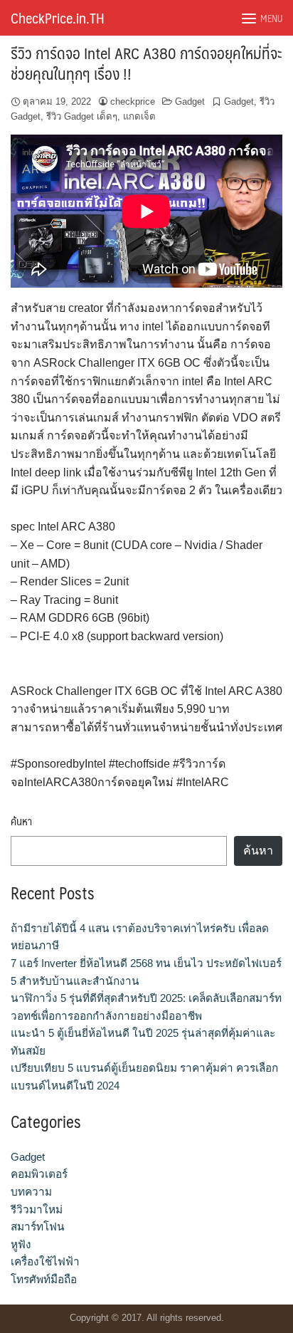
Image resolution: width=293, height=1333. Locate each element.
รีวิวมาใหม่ (37, 1209)
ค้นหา (21, 821)
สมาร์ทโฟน (38, 1226)
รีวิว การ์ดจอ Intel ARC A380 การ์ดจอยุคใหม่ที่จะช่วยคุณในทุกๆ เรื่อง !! (146, 62)
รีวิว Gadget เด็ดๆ (81, 116)
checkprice (132, 101)
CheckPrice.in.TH (58, 18)
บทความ (31, 1192)
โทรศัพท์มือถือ (44, 1279)
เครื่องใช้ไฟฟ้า (45, 1261)
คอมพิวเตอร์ (39, 1174)
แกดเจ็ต (139, 116)
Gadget (190, 101)
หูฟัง (21, 1244)
